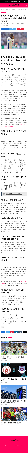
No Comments (20, 23)
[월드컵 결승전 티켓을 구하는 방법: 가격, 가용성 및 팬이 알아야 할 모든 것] (14, 392)
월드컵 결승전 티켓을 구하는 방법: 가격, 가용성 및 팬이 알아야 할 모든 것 (13, 401)
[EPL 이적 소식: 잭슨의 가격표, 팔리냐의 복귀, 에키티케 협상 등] (14, 40)
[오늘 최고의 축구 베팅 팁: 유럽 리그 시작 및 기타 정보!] (14, 370)
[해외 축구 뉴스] (14, 5)
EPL (3, 327)
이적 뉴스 (3, 12)
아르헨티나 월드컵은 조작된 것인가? (11, 423)
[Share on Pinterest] (20, 29)
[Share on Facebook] (5, 29)
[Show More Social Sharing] (25, 29)
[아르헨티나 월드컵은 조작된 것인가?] (14, 414)
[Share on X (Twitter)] (12, 29)
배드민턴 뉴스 (16, 445)
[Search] (26, 5)
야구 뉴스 (22, 445)
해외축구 (5, 445)
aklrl (6, 23)
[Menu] (2, 5)
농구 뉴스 (10, 445)
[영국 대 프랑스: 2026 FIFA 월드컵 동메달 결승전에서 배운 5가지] (14, 348)
